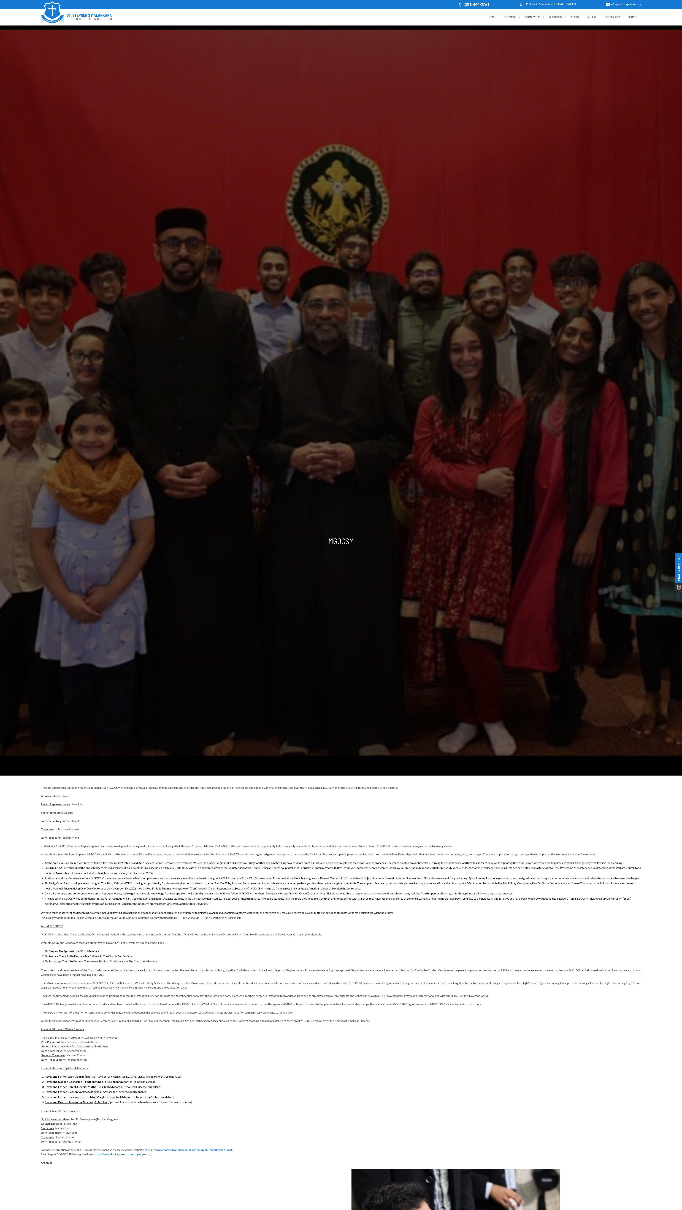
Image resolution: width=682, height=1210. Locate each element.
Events (574, 17)
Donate (632, 17)
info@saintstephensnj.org (626, 4)
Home (492, 17)
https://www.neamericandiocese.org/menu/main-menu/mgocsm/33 (189, 1149)
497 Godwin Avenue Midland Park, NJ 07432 (550, 4)
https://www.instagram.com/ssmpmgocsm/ (122, 1154)
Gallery (591, 17)
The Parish (509, 17)
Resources (555, 17)
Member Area (612, 17)
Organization (532, 17)
